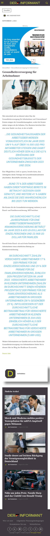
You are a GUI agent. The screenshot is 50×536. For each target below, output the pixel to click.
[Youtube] (41, 529)
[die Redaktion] (5, 15)
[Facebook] (9, 529)
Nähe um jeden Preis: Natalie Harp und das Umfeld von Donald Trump (23, 494)
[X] (30, 529)
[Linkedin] (15, 529)
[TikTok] (25, 529)
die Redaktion (13, 15)
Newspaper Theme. (35, 532)
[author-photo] (6, 427)
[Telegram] (20, 529)
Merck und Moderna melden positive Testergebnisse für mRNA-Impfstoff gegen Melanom (24, 421)
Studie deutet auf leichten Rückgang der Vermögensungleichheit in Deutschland (24, 458)
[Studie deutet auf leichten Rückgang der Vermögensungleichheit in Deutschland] (25, 443)
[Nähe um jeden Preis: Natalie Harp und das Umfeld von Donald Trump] (25, 480)
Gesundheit (7, 10)
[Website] (35, 529)
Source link (6, 353)
